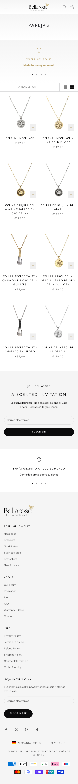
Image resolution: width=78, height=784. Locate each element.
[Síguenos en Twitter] (16, 730)
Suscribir (39, 431)
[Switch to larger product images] (65, 87)
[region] (39, 57)
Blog (6, 597)
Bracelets (9, 540)
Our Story (10, 585)
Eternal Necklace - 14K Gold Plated (58, 140)
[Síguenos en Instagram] (27, 730)
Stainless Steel (12, 552)
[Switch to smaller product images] (72, 87)
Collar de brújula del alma (58, 207)
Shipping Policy (13, 654)
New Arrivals (11, 565)
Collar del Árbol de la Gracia (58, 349)
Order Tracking (12, 667)
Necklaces (10, 534)
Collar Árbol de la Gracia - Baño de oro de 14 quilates (58, 280)
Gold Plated (11, 546)
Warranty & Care (14, 610)
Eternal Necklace (20, 138)
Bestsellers (10, 559)
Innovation (10, 591)
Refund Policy (12, 648)
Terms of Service (14, 642)
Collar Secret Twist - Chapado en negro (20, 349)
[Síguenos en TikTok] (37, 730)
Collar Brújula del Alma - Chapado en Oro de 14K (20, 209)
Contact (9, 616)
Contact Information (16, 661)
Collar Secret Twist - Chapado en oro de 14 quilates (20, 280)
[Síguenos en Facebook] (6, 730)
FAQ (6, 603)
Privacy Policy (12, 636)
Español (56, 743)
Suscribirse (18, 713)
